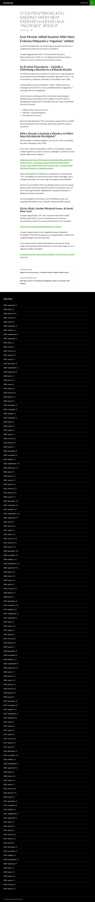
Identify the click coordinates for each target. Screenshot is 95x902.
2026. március (8, 318)
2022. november (9, 455)
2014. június (7, 872)
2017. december (9, 701)
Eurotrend (8, 3)
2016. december (9, 751)
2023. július (7, 422)
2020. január (8, 597)
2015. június (7, 826)
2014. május (7, 876)
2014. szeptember (9, 859)
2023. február (8, 443)
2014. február (8, 889)
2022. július (7, 472)
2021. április (7, 534)
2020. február (8, 593)
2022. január (8, 497)
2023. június (7, 426)
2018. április (7, 684)
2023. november (9, 409)
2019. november (9, 605)
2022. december (9, 451)
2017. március (8, 739)
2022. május (7, 480)
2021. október (8, 509)
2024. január (8, 401)
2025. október (8, 330)
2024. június (7, 380)
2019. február (8, 643)
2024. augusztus (9, 372)
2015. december (9, 801)
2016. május (7, 780)
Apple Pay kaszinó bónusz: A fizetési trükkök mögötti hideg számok (44, 271)
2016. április (7, 784)
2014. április (7, 880)
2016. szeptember (9, 764)
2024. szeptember (9, 368)
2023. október (8, 413)
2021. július (7, 522)
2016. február (8, 793)
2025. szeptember (9, 334)
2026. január (8, 322)
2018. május (7, 680)
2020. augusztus (9, 568)
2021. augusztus (9, 518)
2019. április (7, 634)
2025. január (8, 359)
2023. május (7, 430)
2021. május (7, 530)
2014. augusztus (9, 864)
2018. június (7, 676)
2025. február (8, 355)
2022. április (7, 484)
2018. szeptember (9, 664)
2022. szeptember (9, 463)
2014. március (8, 884)
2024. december (9, 363)
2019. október (8, 609)
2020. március (8, 589)
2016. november (9, 755)
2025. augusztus (9, 338)
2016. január (8, 797)
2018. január (8, 697)
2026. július (7, 309)
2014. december (9, 847)
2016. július (7, 772)
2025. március (8, 351)
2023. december (9, 405)
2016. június (7, 776)
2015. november (9, 805)
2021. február (8, 543)
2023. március (8, 438)
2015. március (8, 834)
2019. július (7, 622)
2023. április (7, 434)
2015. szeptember (9, 814)
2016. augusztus (9, 768)
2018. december (9, 651)
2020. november (9, 555)
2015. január (8, 843)
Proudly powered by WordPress (13, 899)
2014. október (8, 855)
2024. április (7, 388)
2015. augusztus (9, 818)
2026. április (7, 313)
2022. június (7, 476)
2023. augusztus (9, 418)
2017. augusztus (9, 718)
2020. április (7, 584)
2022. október (8, 459)
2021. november (9, 505)
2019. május (7, 630)
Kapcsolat (84, 2)
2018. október (8, 659)
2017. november (9, 705)
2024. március (8, 393)
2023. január (8, 447)
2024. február (8, 397)
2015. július (7, 822)
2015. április (7, 830)
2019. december (9, 601)
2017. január (8, 747)
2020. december (9, 551)
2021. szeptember (9, 514)
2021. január (8, 547)
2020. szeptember (9, 564)
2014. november (9, 851)
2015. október (8, 809)
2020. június (7, 576)
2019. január (8, 647)
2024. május (7, 384)
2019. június (7, 626)
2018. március (8, 689)
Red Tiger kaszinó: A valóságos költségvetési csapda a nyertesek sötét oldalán (45, 280)
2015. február (8, 839)
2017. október (8, 709)
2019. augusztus (9, 618)
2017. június (7, 726)
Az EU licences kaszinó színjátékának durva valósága (40, 226)
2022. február (8, 493)
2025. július (7, 343)
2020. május (7, 580)
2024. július (7, 376)
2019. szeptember (9, 614)
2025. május (7, 347)
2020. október (8, 559)
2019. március (8, 639)
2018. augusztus (9, 668)
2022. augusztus (9, 468)
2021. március (8, 539)
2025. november (9, 326)
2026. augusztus (9, 305)
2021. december (9, 501)
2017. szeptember (9, 714)
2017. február (8, 743)
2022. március (8, 488)
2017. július (7, 722)
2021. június (7, 526)
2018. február (8, 693)
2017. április (7, 734)
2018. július (7, 672)
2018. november (9, 655)
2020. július (7, 572)
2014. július (7, 868)
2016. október (8, 759)
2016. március (8, 789)
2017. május (7, 730)
